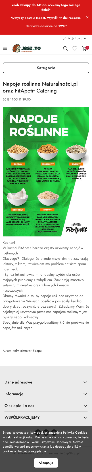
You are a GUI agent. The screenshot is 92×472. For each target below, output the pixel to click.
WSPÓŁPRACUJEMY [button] (22, 417)
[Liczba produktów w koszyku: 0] (84, 48)
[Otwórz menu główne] (5, 48)
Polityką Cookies (75, 432)
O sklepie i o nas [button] (19, 406)
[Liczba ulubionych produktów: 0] (74, 48)
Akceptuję (46, 462)
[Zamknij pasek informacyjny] (87, 17)
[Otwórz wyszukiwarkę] (65, 48)
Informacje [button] (13, 394)
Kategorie (46, 67)
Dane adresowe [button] (18, 382)
